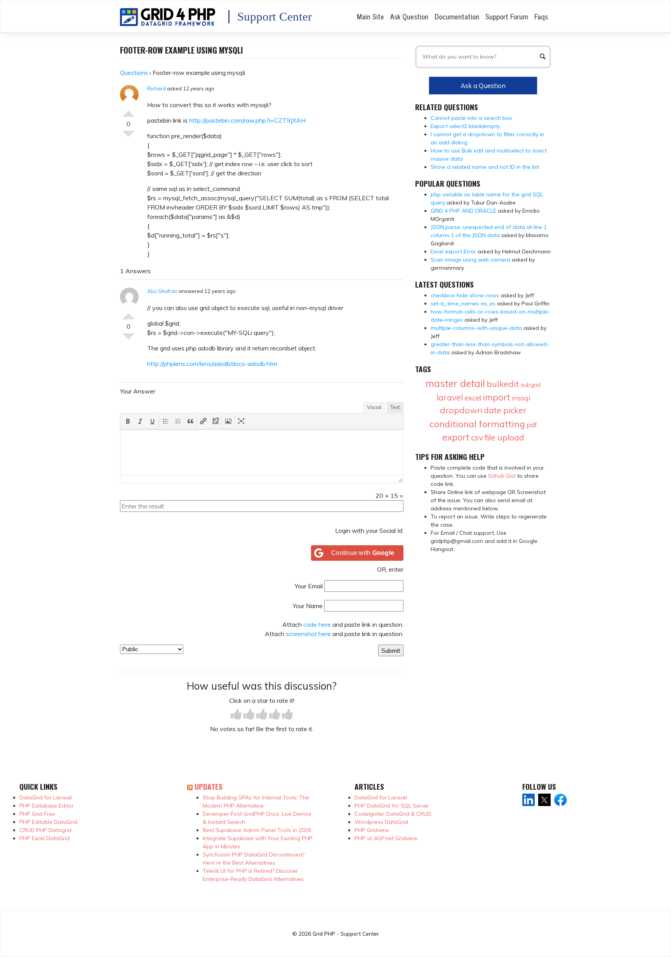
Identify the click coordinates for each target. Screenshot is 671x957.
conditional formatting (477, 424)
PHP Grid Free (37, 813)
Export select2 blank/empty (465, 126)
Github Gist (502, 475)
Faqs (541, 16)
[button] (127, 421)
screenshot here (308, 634)
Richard (156, 88)
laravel (449, 397)
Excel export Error (453, 251)
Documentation (457, 16)
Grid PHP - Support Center (346, 933)
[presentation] (128, 421)
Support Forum (506, 16)
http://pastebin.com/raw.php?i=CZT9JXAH (247, 120)
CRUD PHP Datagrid (45, 830)
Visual (374, 407)
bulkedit (503, 383)
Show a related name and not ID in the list (485, 166)
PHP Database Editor (46, 805)
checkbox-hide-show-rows (465, 295)
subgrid (531, 384)
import (496, 397)
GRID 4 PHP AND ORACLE (463, 210)
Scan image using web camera (470, 259)
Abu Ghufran (162, 291)
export (455, 437)
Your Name (308, 606)
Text (395, 407)
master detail (455, 383)
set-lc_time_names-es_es (463, 303)
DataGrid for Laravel (45, 797)
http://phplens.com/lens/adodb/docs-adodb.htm (212, 364)
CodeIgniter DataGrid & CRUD (393, 813)
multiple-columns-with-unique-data (476, 327)
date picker (505, 410)
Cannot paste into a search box (471, 117)
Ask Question (409, 16)
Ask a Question (483, 85)
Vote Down (128, 137)
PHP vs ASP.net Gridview (386, 838)
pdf (532, 425)
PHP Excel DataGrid (44, 838)
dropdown (461, 410)
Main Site (370, 16)
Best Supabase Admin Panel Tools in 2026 (257, 830)
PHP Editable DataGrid (48, 821)
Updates (209, 786)
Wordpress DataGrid (381, 821)
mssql (521, 398)
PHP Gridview (372, 830)
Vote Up (128, 110)
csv (477, 437)
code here (317, 624)
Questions (134, 72)
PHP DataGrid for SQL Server (392, 805)
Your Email (309, 586)
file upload (504, 437)
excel (472, 397)
